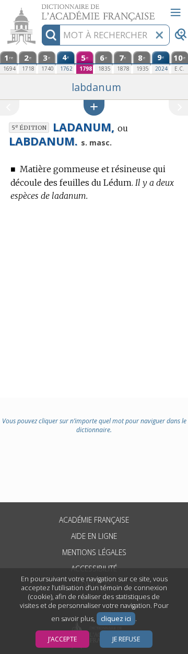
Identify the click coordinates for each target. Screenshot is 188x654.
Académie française (94, 520)
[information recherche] (51, 35)
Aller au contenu (40, 9)
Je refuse (126, 639)
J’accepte (62, 639)
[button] (94, 107)
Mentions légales (94, 552)
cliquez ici (116, 618)
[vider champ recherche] (159, 35)
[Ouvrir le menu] (175, 12)
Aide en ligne (94, 536)
